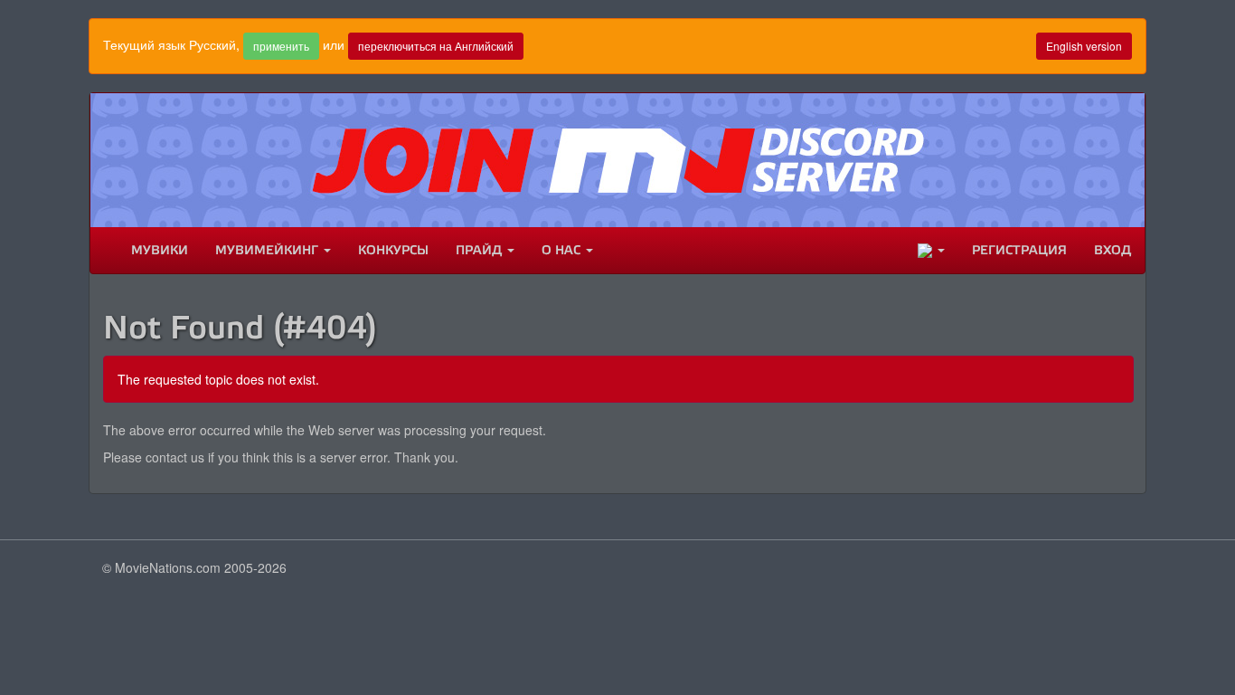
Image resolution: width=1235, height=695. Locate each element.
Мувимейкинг (268, 250)
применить (281, 45)
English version (1084, 45)
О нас (563, 250)
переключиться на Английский (436, 45)
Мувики (159, 250)
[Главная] (104, 250)
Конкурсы (393, 250)
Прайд (480, 250)
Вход (1112, 250)
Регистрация (1019, 250)
